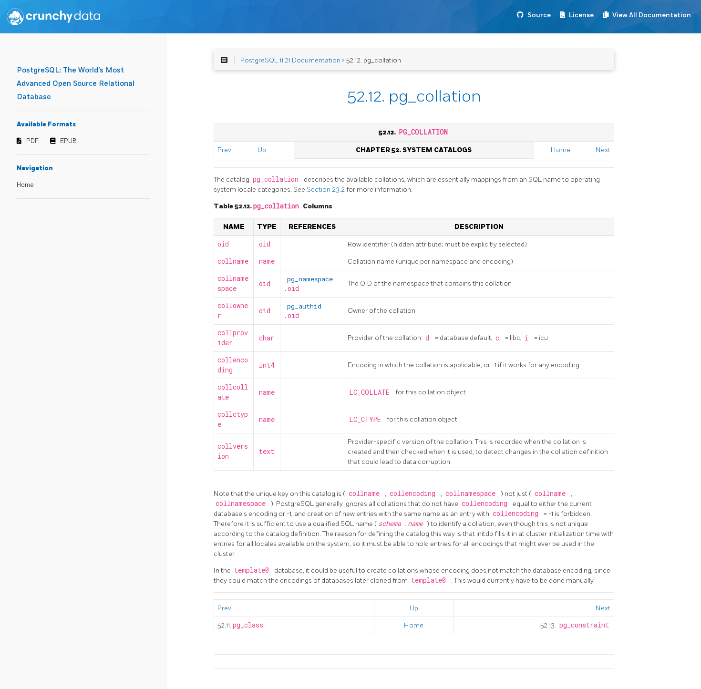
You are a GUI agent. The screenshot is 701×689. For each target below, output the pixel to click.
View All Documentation (651, 15)
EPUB (68, 141)
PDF (32, 141)
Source (539, 15)
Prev (224, 150)
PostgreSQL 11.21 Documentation (290, 60)
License (581, 15)
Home (25, 185)
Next (603, 150)
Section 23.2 (326, 189)
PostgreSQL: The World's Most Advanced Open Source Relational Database (75, 84)
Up (262, 150)
